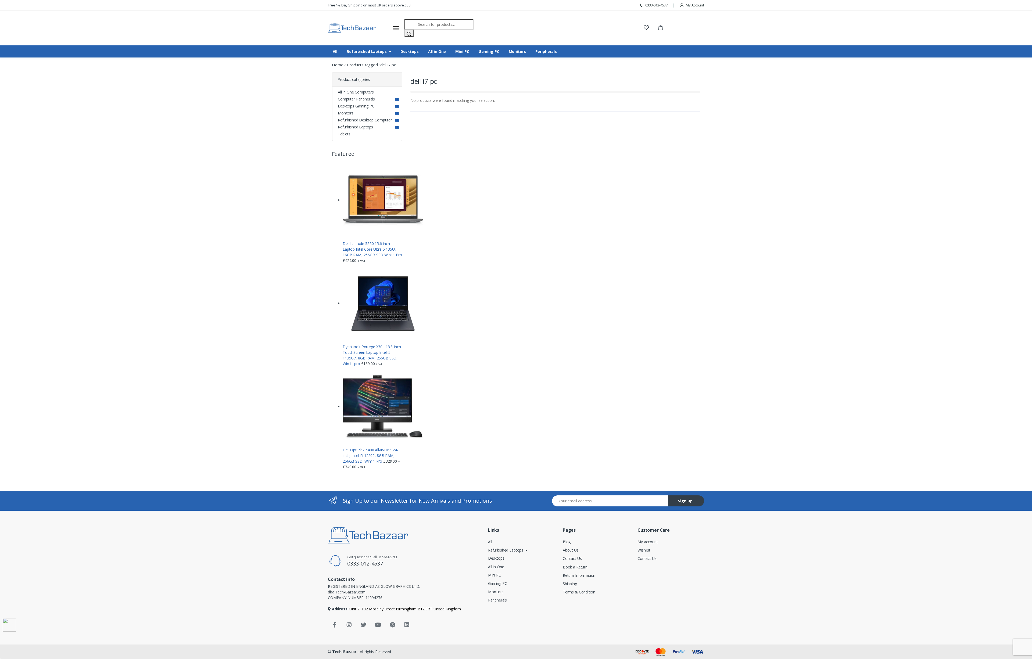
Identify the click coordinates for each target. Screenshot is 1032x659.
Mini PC (462, 51)
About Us (571, 550)
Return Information (579, 575)
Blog (567, 541)
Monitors (517, 51)
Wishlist (643, 550)
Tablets (344, 133)
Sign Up (685, 500)
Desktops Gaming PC (356, 106)
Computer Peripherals (356, 99)
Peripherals (546, 51)
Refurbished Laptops (366, 51)
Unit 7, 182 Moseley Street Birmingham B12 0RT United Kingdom (405, 608)
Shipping (570, 583)
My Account (694, 5)
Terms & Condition (579, 592)
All (335, 51)
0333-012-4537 (656, 5)
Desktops (409, 51)
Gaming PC (489, 51)
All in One (437, 51)
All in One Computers (356, 92)
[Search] (409, 33)
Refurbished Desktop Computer (365, 120)
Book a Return (575, 567)
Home (337, 64)
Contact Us (572, 558)
